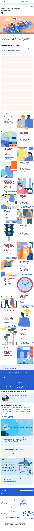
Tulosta (9, 416)
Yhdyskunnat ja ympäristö (25, 407)
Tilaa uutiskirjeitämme (23, 502)
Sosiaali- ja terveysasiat (5, 409)
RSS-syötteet (22, 501)
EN (29, 1)
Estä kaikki (16, 524)
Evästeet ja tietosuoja (23, 499)
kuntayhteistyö (18, 409)
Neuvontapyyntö (3, 490)
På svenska (31, 6)
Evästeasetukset (23, 524)
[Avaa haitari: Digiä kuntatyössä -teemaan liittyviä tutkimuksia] (30, 366)
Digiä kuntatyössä (8, 413)
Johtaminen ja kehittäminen (5, 407)
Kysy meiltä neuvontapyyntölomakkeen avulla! (18, 395)
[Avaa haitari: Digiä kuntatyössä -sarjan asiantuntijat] (30, 368)
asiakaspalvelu (22, 411)
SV (27, 1)
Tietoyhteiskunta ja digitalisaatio (15, 407)
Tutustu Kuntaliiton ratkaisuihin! (10, 481)
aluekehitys (27, 411)
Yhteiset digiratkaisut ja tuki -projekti (18, 413)
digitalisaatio (12, 409)
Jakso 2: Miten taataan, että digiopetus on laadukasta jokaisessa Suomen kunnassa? (16, 48)
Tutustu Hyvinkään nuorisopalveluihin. (8, 159)
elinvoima (3, 413)
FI (25, 1)
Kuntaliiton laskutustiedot (4, 504)
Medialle (12, 507)
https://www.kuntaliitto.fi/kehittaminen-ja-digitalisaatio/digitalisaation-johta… (27, 175)
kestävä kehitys (8, 411)
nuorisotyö (29, 409)
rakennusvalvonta (24, 409)
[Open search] (23, 1)
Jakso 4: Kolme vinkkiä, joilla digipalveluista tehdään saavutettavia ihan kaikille (15, 52)
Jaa (12, 416)
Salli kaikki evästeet (9, 524)
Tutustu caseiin (23, 145)
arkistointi (13, 411)
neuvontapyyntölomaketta (18, 397)
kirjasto (3, 411)
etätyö (17, 411)
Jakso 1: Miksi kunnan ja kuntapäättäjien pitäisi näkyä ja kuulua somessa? (14, 47)
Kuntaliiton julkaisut (22, 500)
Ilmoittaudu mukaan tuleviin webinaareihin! (13, 453)
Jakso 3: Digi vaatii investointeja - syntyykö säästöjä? (11, 50)
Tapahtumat (3, 493)
